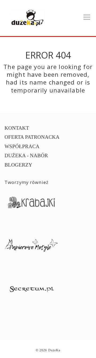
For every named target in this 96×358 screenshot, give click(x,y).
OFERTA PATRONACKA (32, 137)
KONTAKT (17, 128)
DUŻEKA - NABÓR (26, 155)
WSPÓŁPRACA (22, 146)
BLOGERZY (18, 165)
